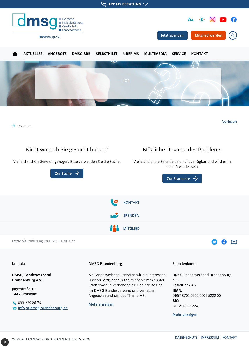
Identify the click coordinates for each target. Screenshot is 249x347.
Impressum (210, 337)
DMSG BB (24, 126)
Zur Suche (63, 173)
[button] (214, 242)
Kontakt (229, 337)
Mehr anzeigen (101, 304)
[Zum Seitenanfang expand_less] (247, 336)
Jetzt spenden (172, 35)
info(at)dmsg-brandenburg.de (43, 308)
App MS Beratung (124, 4)
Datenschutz (186, 337)
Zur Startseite (178, 178)
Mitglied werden (208, 35)
